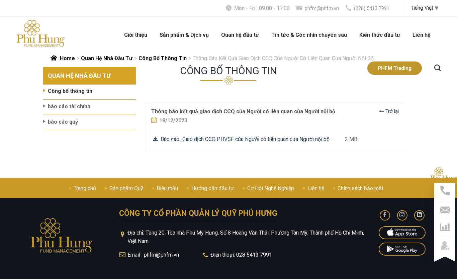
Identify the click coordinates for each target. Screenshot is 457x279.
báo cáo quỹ (63, 122)
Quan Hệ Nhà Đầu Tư (106, 58)
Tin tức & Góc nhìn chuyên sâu (309, 35)
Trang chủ (85, 188)
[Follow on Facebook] (385, 215)
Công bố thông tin (163, 58)
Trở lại (391, 111)
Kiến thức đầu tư (379, 35)
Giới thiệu (135, 35)
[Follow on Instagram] (402, 215)
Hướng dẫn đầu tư (212, 188)
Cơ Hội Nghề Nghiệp (270, 188)
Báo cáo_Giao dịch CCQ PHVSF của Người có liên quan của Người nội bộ (244, 139)
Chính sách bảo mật (360, 188)
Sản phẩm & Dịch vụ (184, 35)
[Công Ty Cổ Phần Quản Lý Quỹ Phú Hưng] (40, 33)
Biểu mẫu (167, 188)
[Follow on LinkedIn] (419, 215)
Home (67, 58)
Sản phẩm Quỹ (126, 188)
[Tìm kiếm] (437, 67)
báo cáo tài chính (69, 106)
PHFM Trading (395, 68)
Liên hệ (422, 35)
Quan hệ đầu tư (240, 35)
